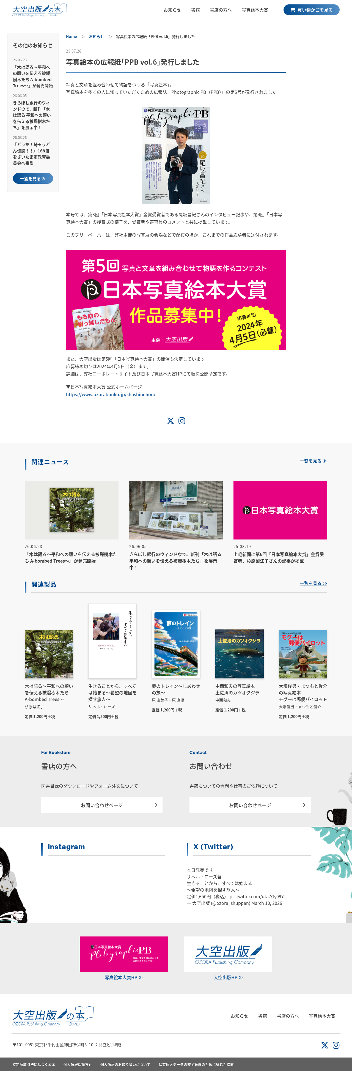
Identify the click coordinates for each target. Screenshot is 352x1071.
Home (71, 36)
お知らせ (172, 9)
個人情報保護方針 (78, 1064)
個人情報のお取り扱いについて (125, 1064)
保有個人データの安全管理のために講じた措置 (196, 1064)
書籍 (195, 9)
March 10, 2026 (266, 903)
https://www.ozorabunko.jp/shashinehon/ (110, 394)
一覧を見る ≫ (33, 178)
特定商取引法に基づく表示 (33, 1064)
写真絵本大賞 (255, 9)
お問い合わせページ (102, 805)
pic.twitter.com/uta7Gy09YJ (258, 896)
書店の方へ (221, 9)
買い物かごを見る (314, 9)
